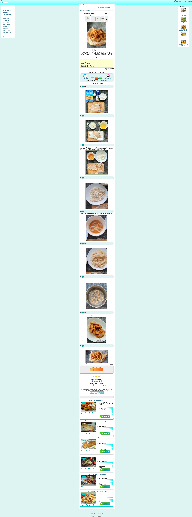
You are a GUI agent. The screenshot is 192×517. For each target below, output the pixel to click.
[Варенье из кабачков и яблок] (183, 18)
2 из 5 (95, 376)
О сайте (94, 511)
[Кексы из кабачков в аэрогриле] (183, 34)
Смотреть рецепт (105, 416)
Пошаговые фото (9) (102, 15)
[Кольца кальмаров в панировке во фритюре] (96, 35)
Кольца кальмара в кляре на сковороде (96, 421)
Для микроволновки (7, 32)
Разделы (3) (109, 15)
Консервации (5, 34)
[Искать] (113, 4)
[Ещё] (113, 7)
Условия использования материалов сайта (96, 515)
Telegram (101, 513)
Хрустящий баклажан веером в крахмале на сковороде (184, 14)
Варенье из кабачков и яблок (184, 22)
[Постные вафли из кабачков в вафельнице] (183, 26)
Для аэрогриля (6, 26)
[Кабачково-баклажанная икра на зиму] (183, 41)
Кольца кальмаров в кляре (96, 400)
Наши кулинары (99, 511)
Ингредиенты (91, 15)
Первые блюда (6, 18)
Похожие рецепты (86, 15)
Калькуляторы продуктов (100, 510)
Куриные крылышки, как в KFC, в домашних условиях (96, 438)
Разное (4, 36)
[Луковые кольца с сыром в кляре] (88, 480)
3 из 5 (97, 376)
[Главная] (4, 2)
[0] (98, 19)
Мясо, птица (5, 12)
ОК (96, 513)
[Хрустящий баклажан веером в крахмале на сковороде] (183, 10)
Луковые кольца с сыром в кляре (96, 474)
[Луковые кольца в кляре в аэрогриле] (88, 498)
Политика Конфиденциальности (96, 514)
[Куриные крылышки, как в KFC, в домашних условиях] (88, 444)
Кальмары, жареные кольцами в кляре (97, 456)
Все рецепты (101, 7)
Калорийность (96, 15)
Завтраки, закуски (6, 22)
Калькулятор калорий (91, 510)
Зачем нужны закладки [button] (97, 372)
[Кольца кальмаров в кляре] (88, 406)
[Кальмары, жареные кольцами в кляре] (88, 462)
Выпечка (4, 8)
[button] (102, 20)
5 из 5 (99, 376)
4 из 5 (98, 376)
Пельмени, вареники (7, 10)
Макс (99, 513)
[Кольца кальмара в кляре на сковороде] (88, 427)
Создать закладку (97, 369)
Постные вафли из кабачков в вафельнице (183, 30)
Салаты (4, 6)
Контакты (91, 511)
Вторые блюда (6, 20)
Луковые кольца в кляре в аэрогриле (96, 491)
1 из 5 (93, 376)
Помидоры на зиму (108, 7)
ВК (94, 513)
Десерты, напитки (6, 24)
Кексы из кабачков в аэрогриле (184, 37)
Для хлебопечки (6, 28)
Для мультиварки (6, 30)
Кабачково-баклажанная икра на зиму (183, 45)
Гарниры (4, 16)
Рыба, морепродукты (7, 14)
